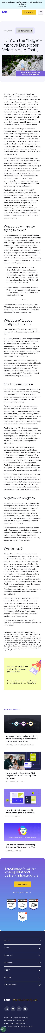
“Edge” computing (11, 136)
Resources (8, 955)
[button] (40, 12)
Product (7, 940)
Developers (8, 963)
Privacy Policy (31, 683)
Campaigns (13, 530)
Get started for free (20, 892)
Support (7, 970)
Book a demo (28, 12)
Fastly (32, 181)
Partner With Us (10, 985)
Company (8, 977)
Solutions (7, 948)
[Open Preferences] (3, 1029)
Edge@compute (10, 589)
